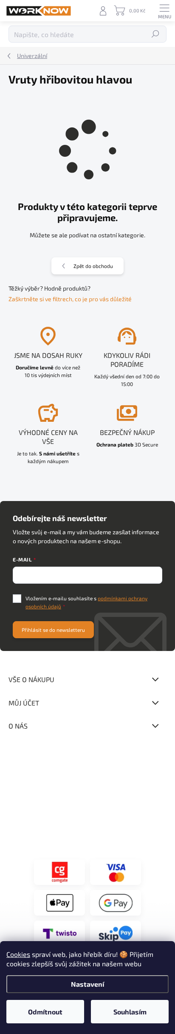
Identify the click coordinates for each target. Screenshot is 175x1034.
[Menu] (164, 10)
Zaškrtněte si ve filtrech (40, 298)
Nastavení (87, 984)
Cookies (18, 954)
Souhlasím (130, 1012)
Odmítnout (45, 1012)
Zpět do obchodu (93, 266)
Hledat (156, 34)
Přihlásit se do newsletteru (53, 630)
